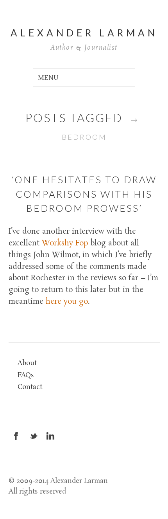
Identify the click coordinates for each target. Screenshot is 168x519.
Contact (30, 387)
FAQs (26, 375)
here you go (67, 302)
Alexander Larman (84, 32)
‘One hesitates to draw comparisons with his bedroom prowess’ (84, 194)
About (27, 363)
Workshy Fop (66, 243)
